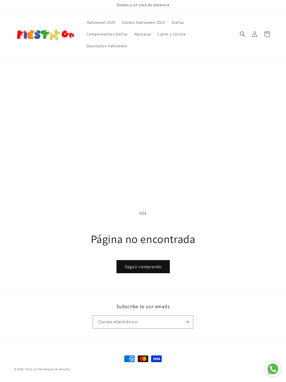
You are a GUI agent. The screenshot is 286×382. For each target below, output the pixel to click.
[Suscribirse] (187, 322)
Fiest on (31, 369)
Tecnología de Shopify (54, 369)
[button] (242, 34)
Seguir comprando (143, 266)
